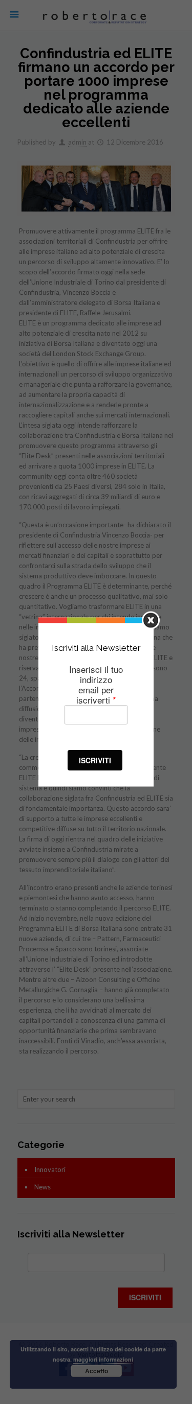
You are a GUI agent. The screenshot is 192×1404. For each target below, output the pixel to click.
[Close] (151, 620)
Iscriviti (95, 760)
